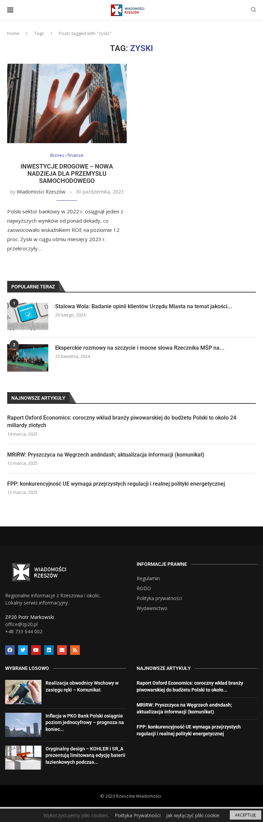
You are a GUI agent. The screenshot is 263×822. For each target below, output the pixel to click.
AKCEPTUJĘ (245, 815)
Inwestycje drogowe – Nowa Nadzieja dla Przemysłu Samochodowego (67, 173)
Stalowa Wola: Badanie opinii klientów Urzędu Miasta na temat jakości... (144, 306)
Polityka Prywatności (138, 815)
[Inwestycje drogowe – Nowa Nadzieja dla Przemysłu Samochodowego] (67, 104)
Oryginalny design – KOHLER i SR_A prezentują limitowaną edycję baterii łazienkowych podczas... (85, 755)
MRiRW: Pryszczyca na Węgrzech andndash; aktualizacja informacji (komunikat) (105, 454)
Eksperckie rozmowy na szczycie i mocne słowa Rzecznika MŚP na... (140, 348)
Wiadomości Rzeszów (41, 191)
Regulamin (148, 578)
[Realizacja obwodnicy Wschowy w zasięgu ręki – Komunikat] (23, 692)
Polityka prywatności (159, 598)
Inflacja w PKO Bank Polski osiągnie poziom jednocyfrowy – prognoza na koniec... (85, 722)
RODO (144, 588)
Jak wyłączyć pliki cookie (193, 815)
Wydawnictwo (152, 608)
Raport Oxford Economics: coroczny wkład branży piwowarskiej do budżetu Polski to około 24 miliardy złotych (121, 421)
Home (13, 33)
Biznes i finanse (67, 155)
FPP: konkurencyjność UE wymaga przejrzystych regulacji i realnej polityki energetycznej (116, 484)
